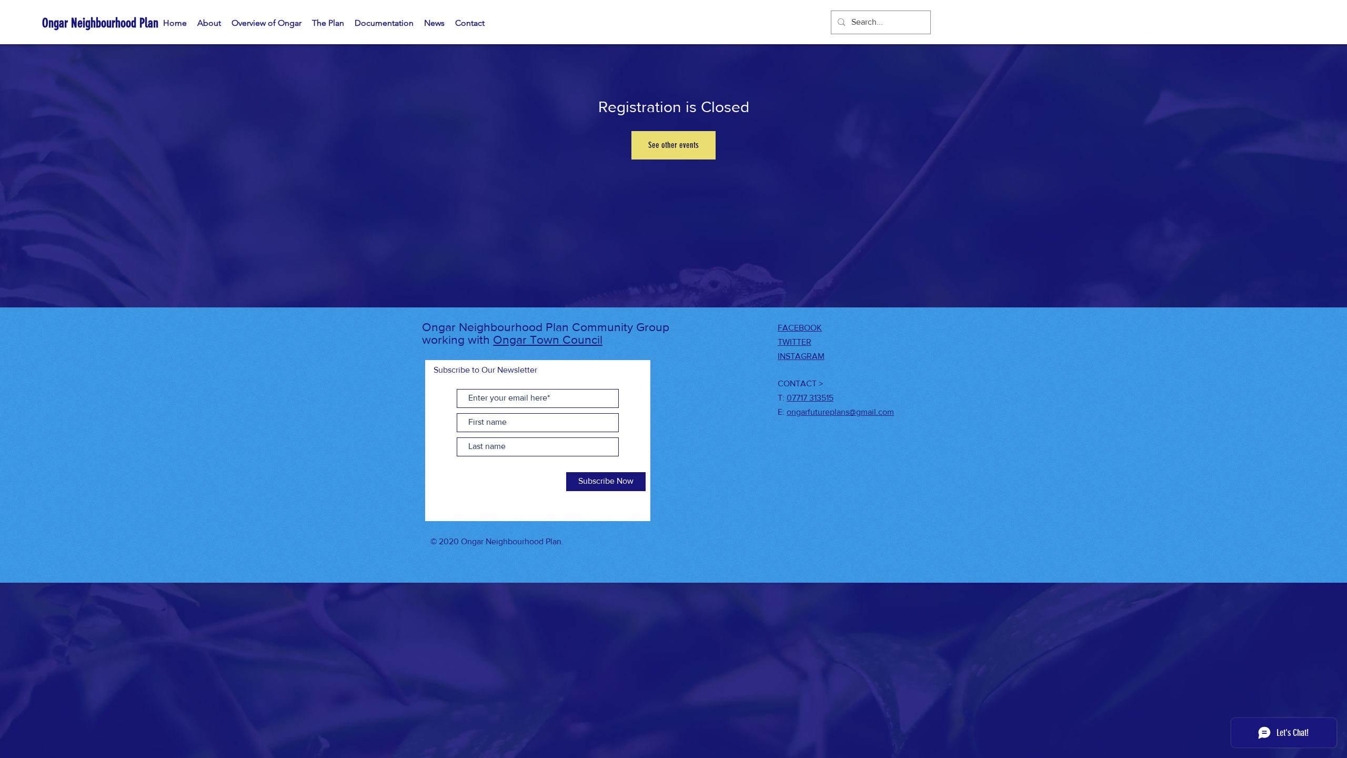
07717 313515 (810, 397)
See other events (673, 145)
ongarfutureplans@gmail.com (840, 411)
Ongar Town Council (547, 339)
